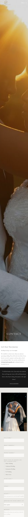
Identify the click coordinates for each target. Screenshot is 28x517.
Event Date (8, 478)
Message (7, 509)
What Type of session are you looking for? (13, 460)
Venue (6, 486)
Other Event (8, 474)
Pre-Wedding (8, 471)
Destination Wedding (10, 469)
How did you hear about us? (14, 501)
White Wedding (9, 463)
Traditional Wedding (10, 466)
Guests (7, 493)
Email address (9, 445)
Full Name (8, 437)
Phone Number (9, 452)
